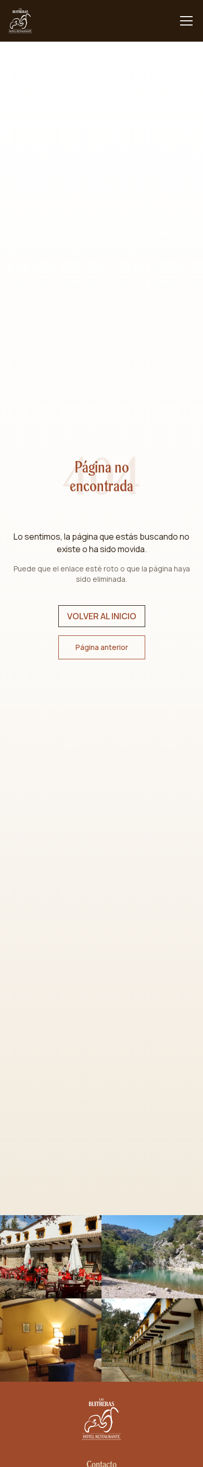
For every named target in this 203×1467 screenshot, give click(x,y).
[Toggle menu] (186, 20)
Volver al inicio (101, 616)
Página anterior (101, 647)
